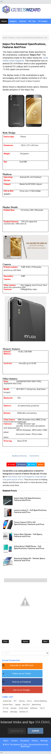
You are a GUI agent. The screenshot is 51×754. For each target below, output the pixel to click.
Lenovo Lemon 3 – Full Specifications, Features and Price (30, 511)
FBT (15, 701)
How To (4, 26)
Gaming (22, 701)
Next (45, 641)
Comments (34, 456)
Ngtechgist (25, 746)
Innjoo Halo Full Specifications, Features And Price (27, 499)
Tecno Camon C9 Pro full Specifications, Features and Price (29, 523)
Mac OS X (26, 705)
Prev (5, 641)
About (5, 741)
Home (4, 21)
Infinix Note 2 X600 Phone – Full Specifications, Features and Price (29, 547)
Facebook (22, 464)
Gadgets (13, 21)
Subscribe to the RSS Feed (21, 665)
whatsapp (13, 712)
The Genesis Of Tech (18, 745)
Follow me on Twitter (21, 673)
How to (29, 701)
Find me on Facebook (21, 682)
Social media (23, 708)
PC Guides (42, 21)
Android (22, 21)
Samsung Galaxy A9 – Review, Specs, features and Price (29, 559)
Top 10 (42, 708)
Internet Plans (8, 705)
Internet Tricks (31, 26)
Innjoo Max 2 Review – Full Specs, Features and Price (28, 535)
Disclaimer (24, 741)
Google (12, 464)
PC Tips (5, 708)
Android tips (7, 701)
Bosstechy (43, 745)
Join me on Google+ (21, 690)
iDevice (5, 712)
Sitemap (44, 741)
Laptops (18, 705)
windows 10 (23, 712)
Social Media (16, 26)
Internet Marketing (40, 701)
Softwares (33, 708)
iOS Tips (32, 21)
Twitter (32, 464)
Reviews (14, 708)
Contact (14, 741)
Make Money (36, 705)
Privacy (35, 741)
